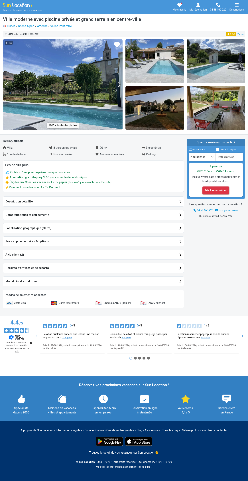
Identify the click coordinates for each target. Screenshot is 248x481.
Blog (139, 430)
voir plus (67, 337)
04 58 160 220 (204, 210)
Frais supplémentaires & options (27, 241)
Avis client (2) (14, 254)
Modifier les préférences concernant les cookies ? (124, 466)
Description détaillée (19, 201)
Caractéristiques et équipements (27, 215)
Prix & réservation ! (216, 190)
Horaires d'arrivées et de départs (27, 268)
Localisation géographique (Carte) (28, 228)
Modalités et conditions (21, 281)
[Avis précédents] (36, 336)
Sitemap (187, 430)
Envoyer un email (228, 210)
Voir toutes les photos (64, 125)
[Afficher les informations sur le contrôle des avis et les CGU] (30, 343)
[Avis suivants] (242, 336)
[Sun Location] (17, 5)
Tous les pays (171, 430)
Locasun (200, 430)
